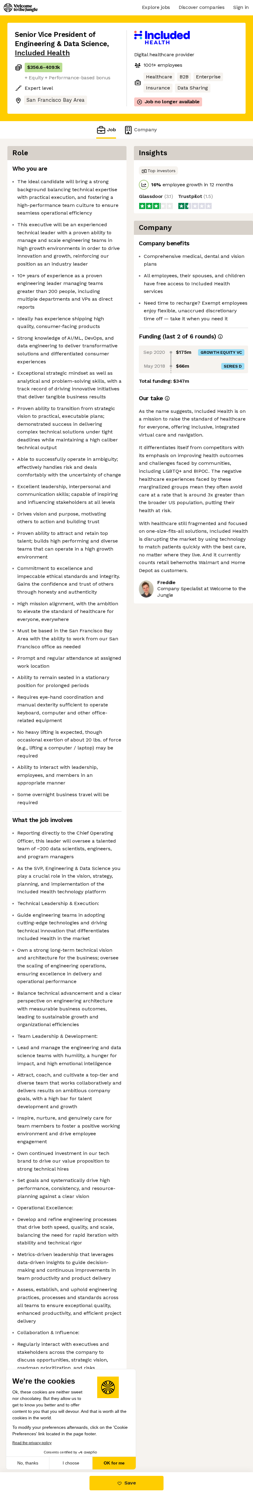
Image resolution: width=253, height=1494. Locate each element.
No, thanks (27, 1462)
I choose (71, 1462)
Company (145, 129)
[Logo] (21, 7)
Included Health (42, 53)
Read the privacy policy (32, 1443)
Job (111, 129)
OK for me (114, 1462)
